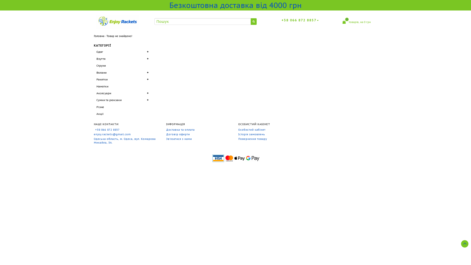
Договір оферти (178, 134)
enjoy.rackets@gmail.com (112, 134)
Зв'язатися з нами (179, 139)
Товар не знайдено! (119, 36)
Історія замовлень (251, 134)
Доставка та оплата (180, 129)
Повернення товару (252, 139)
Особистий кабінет (251, 129)
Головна (99, 36)
